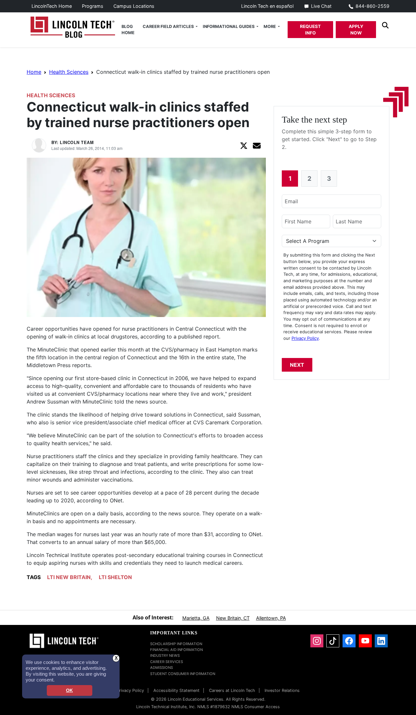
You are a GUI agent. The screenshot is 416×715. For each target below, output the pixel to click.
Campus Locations (133, 6)
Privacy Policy (305, 338)
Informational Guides (229, 26)
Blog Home (128, 29)
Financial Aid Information (176, 649)
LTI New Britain (69, 577)
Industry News (165, 655)
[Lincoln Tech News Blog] (73, 26)
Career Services (166, 661)
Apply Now (356, 29)
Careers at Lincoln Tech (232, 690)
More (270, 26)
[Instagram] (316, 640)
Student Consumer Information (182, 673)
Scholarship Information (176, 644)
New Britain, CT (233, 618)
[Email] (257, 145)
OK (69, 690)
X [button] (116, 657)
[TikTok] (332, 640)
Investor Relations (282, 690)
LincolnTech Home (52, 6)
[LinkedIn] (381, 640)
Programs (92, 6)
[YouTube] (365, 640)
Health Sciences (68, 72)
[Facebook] (349, 640)
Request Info (310, 29)
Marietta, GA (196, 618)
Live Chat (321, 6)
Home (34, 72)
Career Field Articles (169, 26)
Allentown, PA (271, 618)
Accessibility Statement (176, 690)
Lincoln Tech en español (267, 6)
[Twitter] (244, 145)
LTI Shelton (115, 577)
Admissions (161, 667)
